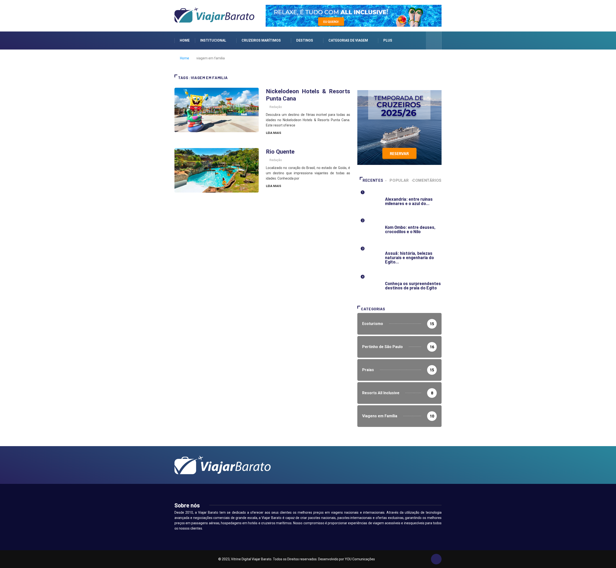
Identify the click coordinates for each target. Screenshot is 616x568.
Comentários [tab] (427, 180)
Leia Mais (273, 133)
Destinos (304, 40)
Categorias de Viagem (348, 40)
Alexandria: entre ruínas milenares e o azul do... (409, 201)
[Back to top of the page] (436, 559)
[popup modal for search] (434, 40)
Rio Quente (280, 151)
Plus (387, 40)
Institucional (213, 40)
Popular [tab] (399, 180)
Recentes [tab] (373, 180)
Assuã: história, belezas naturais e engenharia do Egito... (409, 257)
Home (185, 40)
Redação (276, 107)
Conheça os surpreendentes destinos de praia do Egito (413, 285)
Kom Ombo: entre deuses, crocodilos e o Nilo (410, 229)
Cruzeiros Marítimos (261, 40)
